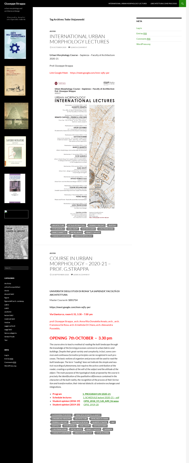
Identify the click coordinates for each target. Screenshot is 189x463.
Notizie (7, 322)
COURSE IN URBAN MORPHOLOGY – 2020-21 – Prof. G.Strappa (80, 263)
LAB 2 (6, 305)
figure (6, 298)
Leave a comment (79, 47)
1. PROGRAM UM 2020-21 (97, 393)
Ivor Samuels (58, 229)
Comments (143, 38)
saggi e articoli (9, 326)
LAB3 (6, 308)
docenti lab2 (9, 294)
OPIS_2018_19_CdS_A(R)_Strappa (101, 401)
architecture (58, 225)
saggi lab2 (8, 329)
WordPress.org (143, 44)
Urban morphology (83, 236)
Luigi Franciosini (106, 229)
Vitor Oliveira (102, 433)
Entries (141, 33)
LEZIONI (7, 312)
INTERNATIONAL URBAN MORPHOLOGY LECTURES (128, 3)
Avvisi (53, 31)
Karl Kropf (73, 229)
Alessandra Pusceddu (61, 415)
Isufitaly (112, 225)
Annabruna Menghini (61, 419)
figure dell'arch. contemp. (14, 301)
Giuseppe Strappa (14, 3)
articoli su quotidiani (12, 287)
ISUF (113, 422)
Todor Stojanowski (61, 236)
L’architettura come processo (164, 3)
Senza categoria (10, 333)
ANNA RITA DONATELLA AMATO (88, 415)
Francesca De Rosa (80, 422)
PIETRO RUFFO (76, 232)
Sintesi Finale (9, 336)
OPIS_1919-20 (91, 404)
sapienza (108, 429)
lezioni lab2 (8, 315)
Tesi (5, 340)
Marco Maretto (59, 232)
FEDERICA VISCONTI (97, 225)
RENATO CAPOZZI (93, 232)
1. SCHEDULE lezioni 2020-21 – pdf (101, 397)
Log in (139, 28)
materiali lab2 (9, 319)
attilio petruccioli (76, 225)
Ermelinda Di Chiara (99, 419)
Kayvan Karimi (88, 229)
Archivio (7, 283)
